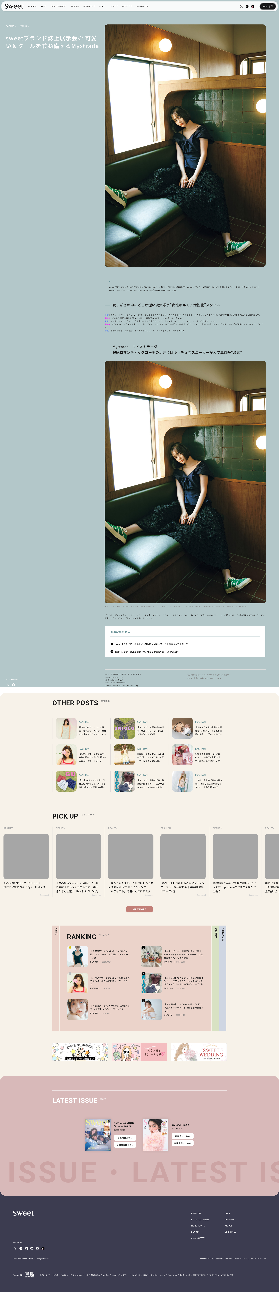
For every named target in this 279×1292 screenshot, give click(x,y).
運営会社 (229, 1258)
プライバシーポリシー (258, 1258)
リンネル (106, 1275)
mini (86, 1275)
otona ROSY (116, 1275)
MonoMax (154, 1275)
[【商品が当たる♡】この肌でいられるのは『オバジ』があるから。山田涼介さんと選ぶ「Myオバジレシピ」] (26, 862)
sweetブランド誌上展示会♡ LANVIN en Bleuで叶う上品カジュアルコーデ (151, 644)
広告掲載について (241, 1258)
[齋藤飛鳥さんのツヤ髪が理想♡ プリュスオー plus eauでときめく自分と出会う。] (183, 862)
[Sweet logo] (14, 6)
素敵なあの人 (95, 1275)
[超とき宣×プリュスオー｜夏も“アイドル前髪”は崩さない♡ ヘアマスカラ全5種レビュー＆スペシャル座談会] (235, 862)
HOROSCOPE (89, 6)
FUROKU (75, 6)
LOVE (43, 6)
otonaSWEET (142, 6)
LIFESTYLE (127, 6)
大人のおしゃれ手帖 (67, 1275)
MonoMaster (172, 1275)
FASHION (32, 6)
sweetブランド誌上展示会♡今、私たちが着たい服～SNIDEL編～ (147, 651)
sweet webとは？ (206, 1258)
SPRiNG (125, 1275)
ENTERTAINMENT (59, 6)
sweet (79, 1275)
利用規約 (219, 1258)
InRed (55, 1275)
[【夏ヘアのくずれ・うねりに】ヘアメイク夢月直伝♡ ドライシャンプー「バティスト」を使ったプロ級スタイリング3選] (78, 862)
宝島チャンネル (45, 1275)
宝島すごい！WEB (199, 1275)
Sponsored (44, 895)
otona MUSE (136, 1275)
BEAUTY (114, 6)
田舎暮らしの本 (185, 1275)
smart (162, 1275)
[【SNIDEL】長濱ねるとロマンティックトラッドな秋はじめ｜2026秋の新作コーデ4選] (131, 862)
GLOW (145, 1275)
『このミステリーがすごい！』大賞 (221, 1275)
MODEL (102, 6)
